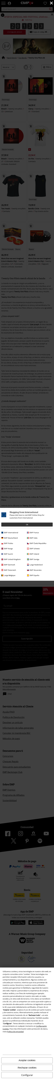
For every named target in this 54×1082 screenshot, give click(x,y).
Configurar (27, 1075)
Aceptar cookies (27, 1060)
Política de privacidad (15, 1031)
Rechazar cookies (27, 1067)
